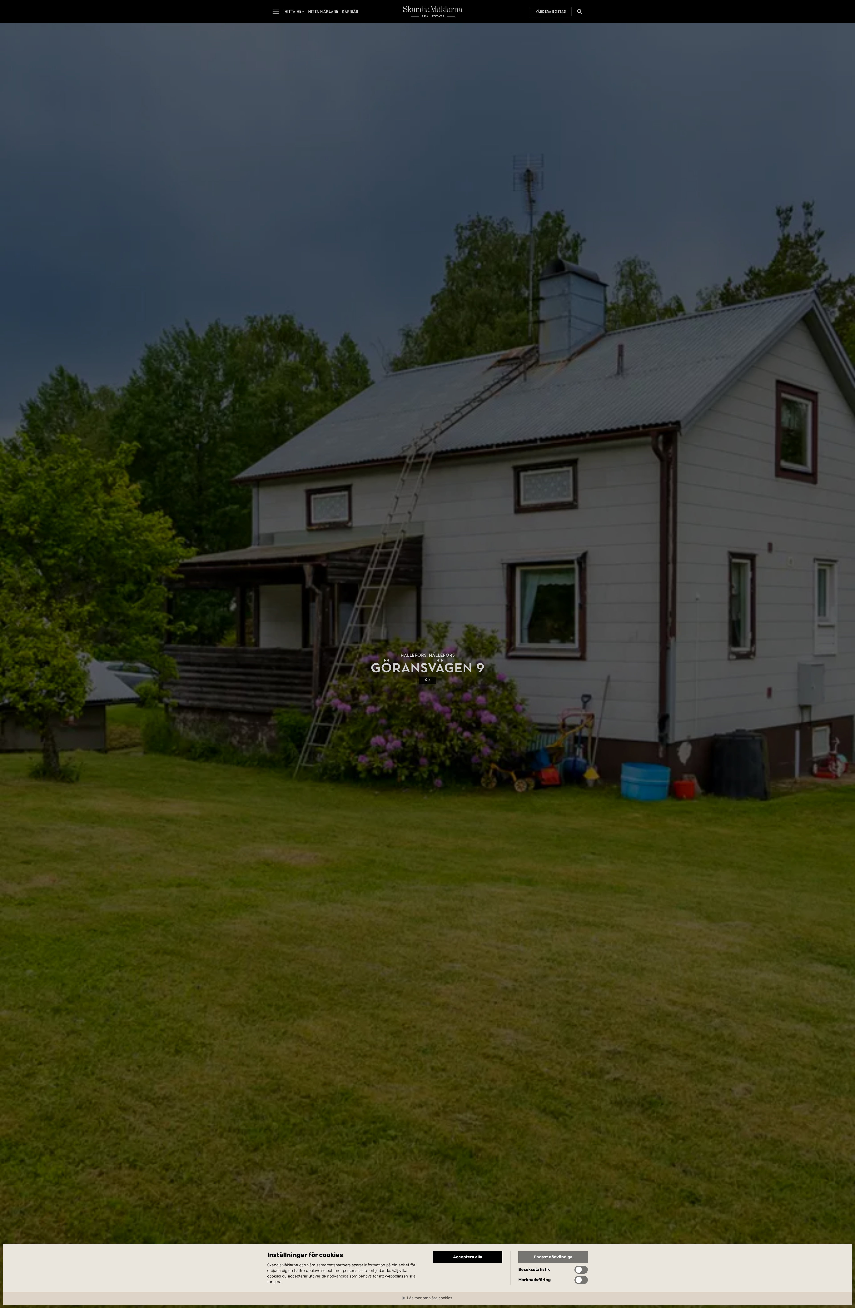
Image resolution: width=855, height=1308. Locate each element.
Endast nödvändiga (553, 1257)
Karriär (350, 11)
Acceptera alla (467, 1257)
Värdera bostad (550, 12)
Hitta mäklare (323, 11)
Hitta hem (295, 11)
